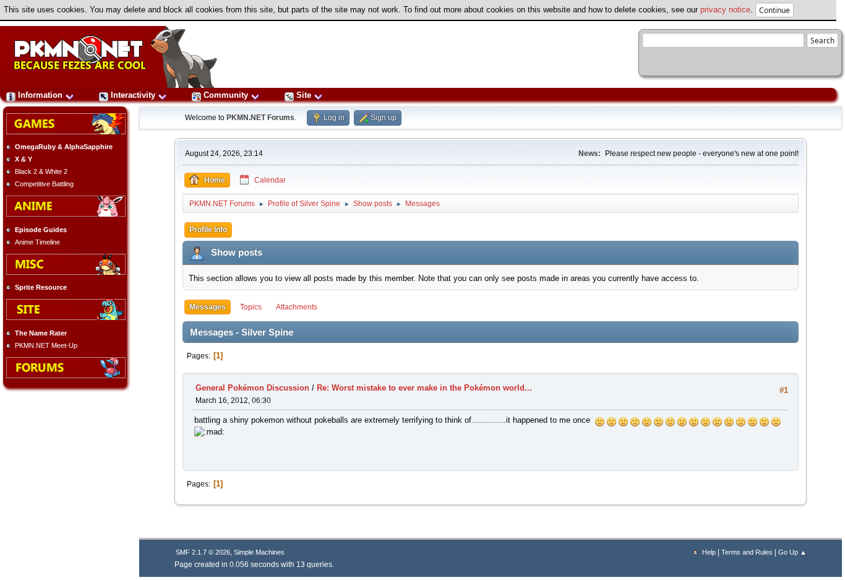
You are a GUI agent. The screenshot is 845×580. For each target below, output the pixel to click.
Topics (251, 307)
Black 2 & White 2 (41, 171)
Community (226, 95)
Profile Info (208, 229)
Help (709, 552)
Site (304, 95)
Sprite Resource (41, 287)
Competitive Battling (44, 184)
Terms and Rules (747, 552)
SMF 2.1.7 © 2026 (203, 552)
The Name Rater (41, 333)
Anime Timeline (37, 242)
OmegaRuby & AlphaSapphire (64, 146)
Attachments (296, 307)
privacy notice (725, 9)
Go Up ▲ (792, 552)
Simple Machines (259, 552)
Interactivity (133, 95)
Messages (207, 307)
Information (40, 95)
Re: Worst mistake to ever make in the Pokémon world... (424, 387)
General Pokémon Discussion (252, 387)
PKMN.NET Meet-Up (46, 345)
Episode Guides (41, 229)
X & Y (23, 159)
